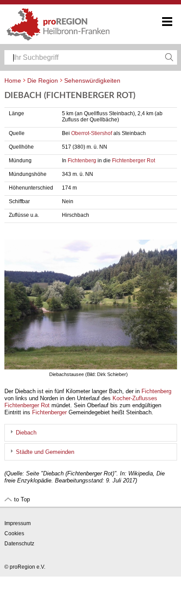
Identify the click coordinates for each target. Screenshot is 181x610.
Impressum (17, 523)
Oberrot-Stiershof (91, 133)
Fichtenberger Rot (133, 160)
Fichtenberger (49, 412)
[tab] (90, 432)
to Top (22, 499)
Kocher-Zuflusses (134, 398)
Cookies (14, 533)
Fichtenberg (82, 160)
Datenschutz (19, 544)
